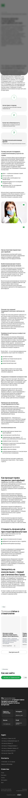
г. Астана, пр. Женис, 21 (7, 743)
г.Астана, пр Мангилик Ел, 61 (8, 751)
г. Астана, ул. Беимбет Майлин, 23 (9, 748)
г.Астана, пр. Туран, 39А (7, 753)
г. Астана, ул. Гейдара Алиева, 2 (9, 746)
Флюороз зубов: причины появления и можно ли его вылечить (10, 634)
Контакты (3, 775)
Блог (2, 782)
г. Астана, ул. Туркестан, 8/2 (8, 738)
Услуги (3, 777)
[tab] (11, 677)
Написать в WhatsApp (6, 764)
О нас (2, 772)
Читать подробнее (7, 645)
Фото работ (4, 780)
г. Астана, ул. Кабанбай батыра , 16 (10, 741)
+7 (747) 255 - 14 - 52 (6, 762)
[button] (14, 652)
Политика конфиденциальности (21, 790)
